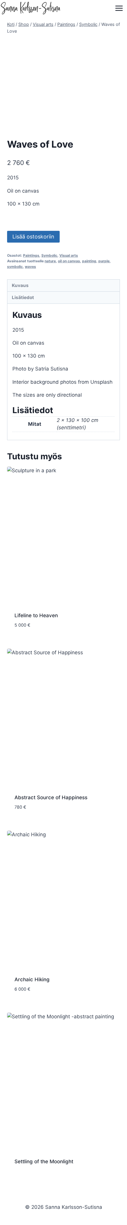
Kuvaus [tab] (20, 285)
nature (50, 261)
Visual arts (68, 255)
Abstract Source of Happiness (50, 797)
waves (30, 266)
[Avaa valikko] (119, 8)
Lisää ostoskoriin (33, 236)
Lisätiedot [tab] (23, 297)
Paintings (31, 255)
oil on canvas (69, 261)
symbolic (15, 266)
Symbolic (49, 255)
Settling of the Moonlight (43, 1161)
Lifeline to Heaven (36, 615)
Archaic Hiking (32, 979)
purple (104, 261)
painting (89, 261)
